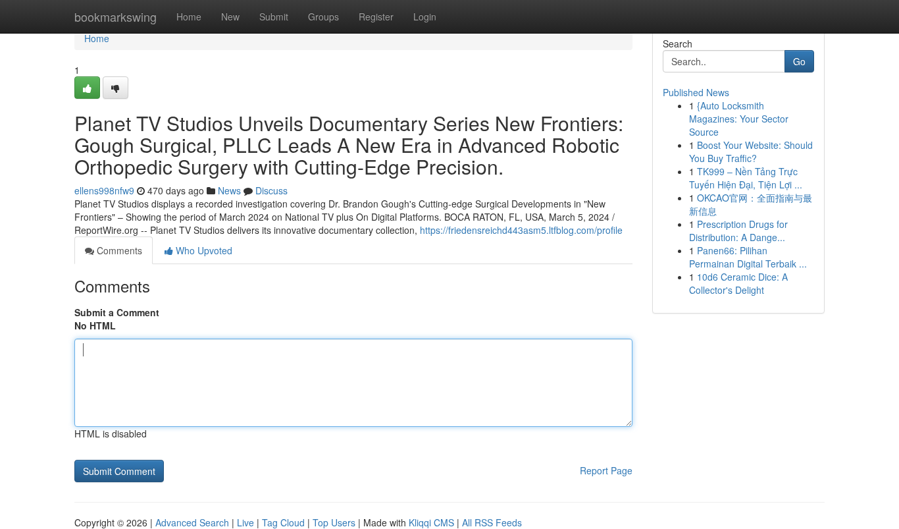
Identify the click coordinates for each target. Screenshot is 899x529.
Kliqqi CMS (431, 522)
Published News (696, 92)
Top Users (334, 522)
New (230, 16)
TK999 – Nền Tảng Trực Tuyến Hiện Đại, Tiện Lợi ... (745, 178)
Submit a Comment (116, 312)
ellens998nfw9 (104, 190)
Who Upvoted (202, 250)
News (229, 190)
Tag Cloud (283, 522)
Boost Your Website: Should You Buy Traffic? (751, 151)
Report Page (606, 470)
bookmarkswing (115, 16)
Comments (118, 250)
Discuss (271, 190)
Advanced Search (192, 522)
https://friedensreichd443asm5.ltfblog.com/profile (521, 230)
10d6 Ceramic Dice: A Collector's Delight (738, 283)
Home (188, 16)
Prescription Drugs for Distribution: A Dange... (738, 230)
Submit (273, 16)
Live (245, 522)
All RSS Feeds (492, 522)
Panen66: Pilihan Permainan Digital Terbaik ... (748, 257)
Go (799, 61)
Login (424, 16)
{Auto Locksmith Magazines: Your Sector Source (738, 118)
